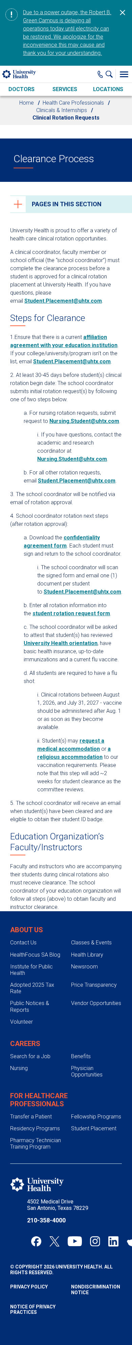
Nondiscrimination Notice (95, 1289)
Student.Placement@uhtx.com (63, 301)
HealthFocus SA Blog (35, 955)
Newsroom (84, 966)
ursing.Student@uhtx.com (86, 421)
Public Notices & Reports (29, 1006)
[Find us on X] (54, 1241)
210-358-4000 (46, 1220)
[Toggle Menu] (124, 74)
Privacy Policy (29, 1286)
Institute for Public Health (31, 969)
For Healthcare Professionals (39, 1100)
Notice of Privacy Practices (33, 1309)
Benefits (81, 1056)
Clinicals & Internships (61, 110)
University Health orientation (60, 643)
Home (26, 103)
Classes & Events (91, 942)
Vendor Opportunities (96, 1003)
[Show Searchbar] (111, 74)
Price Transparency (94, 985)
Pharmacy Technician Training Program (35, 1143)
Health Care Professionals (73, 103)
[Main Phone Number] (100, 74)
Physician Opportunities (87, 1071)
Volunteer (21, 1022)
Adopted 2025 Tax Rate (32, 988)
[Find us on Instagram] (95, 1241)
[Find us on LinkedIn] (113, 1241)
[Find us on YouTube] (75, 1241)
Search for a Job (30, 1056)
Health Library (87, 955)
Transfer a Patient (31, 1116)
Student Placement (93, 1128)
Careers (25, 1044)
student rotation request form (71, 613)
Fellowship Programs (96, 1116)
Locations (108, 89)
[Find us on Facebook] (36, 1241)
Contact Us (23, 942)
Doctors (21, 89)
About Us (26, 930)
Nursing (19, 1068)
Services (64, 89)
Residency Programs (35, 1128)
